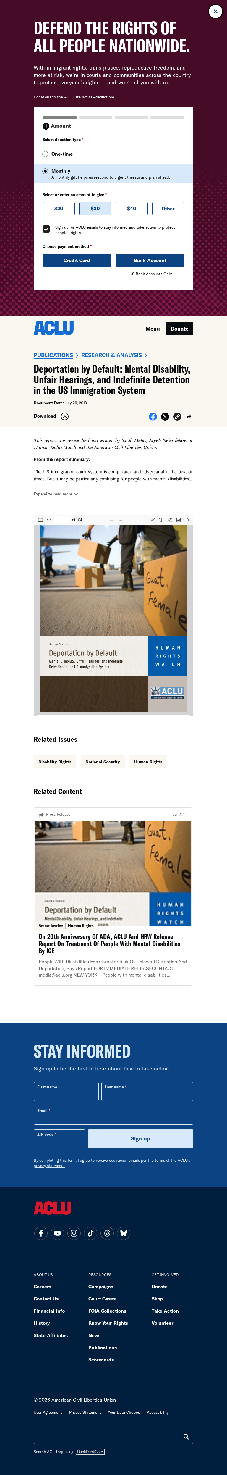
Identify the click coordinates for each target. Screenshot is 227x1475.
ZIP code (45, 1134)
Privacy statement (85, 1412)
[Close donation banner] (215, 11)
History (42, 1323)
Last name (114, 1087)
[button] (177, 417)
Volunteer (163, 1323)
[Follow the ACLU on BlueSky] (123, 1233)
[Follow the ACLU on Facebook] (41, 1233)
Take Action (165, 1311)
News (94, 1335)
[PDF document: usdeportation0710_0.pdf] (113, 615)
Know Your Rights (108, 1323)
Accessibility (157, 1412)
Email (42, 1110)
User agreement (48, 1412)
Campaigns (100, 1286)
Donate (180, 328)
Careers (42, 1286)
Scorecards (101, 1359)
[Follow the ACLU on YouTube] (57, 1233)
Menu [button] (153, 328)
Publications (53, 355)
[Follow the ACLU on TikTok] (90, 1233)
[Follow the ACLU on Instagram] (74, 1233)
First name (47, 1087)
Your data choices (124, 1412)
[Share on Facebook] (153, 418)
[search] (186, 1437)
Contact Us (46, 1298)
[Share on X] (165, 418)
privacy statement (49, 1165)
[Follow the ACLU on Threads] (107, 1233)
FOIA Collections (107, 1311)
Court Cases (102, 1298)
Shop (157, 1298)
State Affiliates (51, 1335)
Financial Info (49, 1311)
